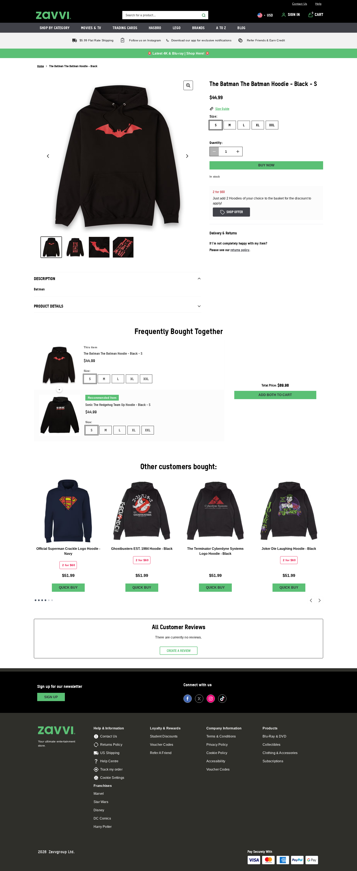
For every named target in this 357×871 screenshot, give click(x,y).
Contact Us (108, 736)
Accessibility (215, 761)
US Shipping (109, 753)
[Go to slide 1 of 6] (35, 600)
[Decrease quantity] (214, 151)
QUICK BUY (68, 587)
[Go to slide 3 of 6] (42, 600)
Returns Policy (111, 744)
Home (40, 66)
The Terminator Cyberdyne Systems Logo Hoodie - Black (215, 551)
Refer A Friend (161, 753)
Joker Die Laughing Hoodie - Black (289, 548)
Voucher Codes (161, 744)
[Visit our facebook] (187, 698)
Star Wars (101, 802)
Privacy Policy (217, 744)
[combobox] (165, 15)
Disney (99, 810)
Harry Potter (103, 826)
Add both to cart (275, 395)
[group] (117, 156)
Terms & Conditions (221, 736)
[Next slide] (319, 600)
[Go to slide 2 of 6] (39, 600)
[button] (266, 109)
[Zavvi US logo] (53, 15)
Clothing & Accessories (280, 753)
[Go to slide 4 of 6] (45, 600)
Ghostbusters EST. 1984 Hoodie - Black (142, 548)
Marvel (99, 793)
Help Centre (109, 761)
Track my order (111, 769)
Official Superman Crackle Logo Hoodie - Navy (68, 551)
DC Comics (102, 818)
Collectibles (271, 744)
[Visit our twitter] (199, 698)
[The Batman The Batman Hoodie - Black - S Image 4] (123, 247)
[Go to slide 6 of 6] (52, 600)
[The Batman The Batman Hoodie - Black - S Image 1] (51, 247)
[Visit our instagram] (211, 698)
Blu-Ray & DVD (274, 736)
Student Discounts (163, 736)
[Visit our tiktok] (222, 698)
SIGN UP (51, 697)
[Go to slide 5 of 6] (49, 600)
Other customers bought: (178, 466)
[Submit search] (204, 15)
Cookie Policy (216, 753)
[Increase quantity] (237, 151)
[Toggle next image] (187, 156)
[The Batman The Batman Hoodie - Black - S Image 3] (99, 247)
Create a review (178, 651)
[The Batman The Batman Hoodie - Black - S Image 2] (75, 247)
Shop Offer (234, 212)
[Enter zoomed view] (188, 85)
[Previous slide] (310, 600)
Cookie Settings (112, 777)
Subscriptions (273, 761)
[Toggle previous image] (48, 156)
